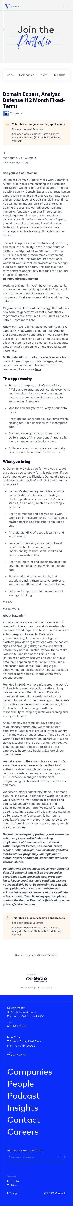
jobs (10, 75)
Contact (23, 1120)
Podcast (23, 1096)
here (28, 884)
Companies (29, 1072)
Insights (22, 1108)
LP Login (13, 1193)
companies (26, 75)
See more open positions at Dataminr (36, 955)
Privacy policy (28, 987)
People (20, 1084)
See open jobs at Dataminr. (27, 128)
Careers (23, 1132)
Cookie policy (45, 987)
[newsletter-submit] (61, 1157)
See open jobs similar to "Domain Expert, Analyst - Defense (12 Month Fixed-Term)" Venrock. (36, 137)
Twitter (12, 1185)
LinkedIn (13, 1181)
